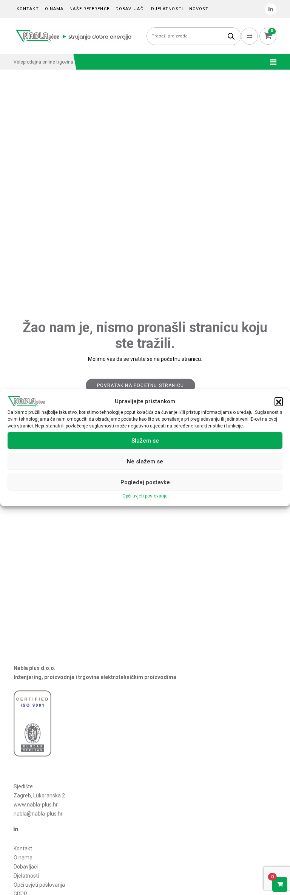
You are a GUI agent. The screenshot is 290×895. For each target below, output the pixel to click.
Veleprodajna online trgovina (43, 62)
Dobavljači (130, 8)
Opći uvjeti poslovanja (145, 496)
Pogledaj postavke (145, 482)
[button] (278, 401)
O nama (54, 8)
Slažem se (145, 440)
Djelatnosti (167, 8)
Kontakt (28, 8)
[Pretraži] (231, 36)
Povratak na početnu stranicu (140, 385)
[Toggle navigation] (270, 62)
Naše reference (89, 8)
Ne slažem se (145, 461)
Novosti (199, 8)
